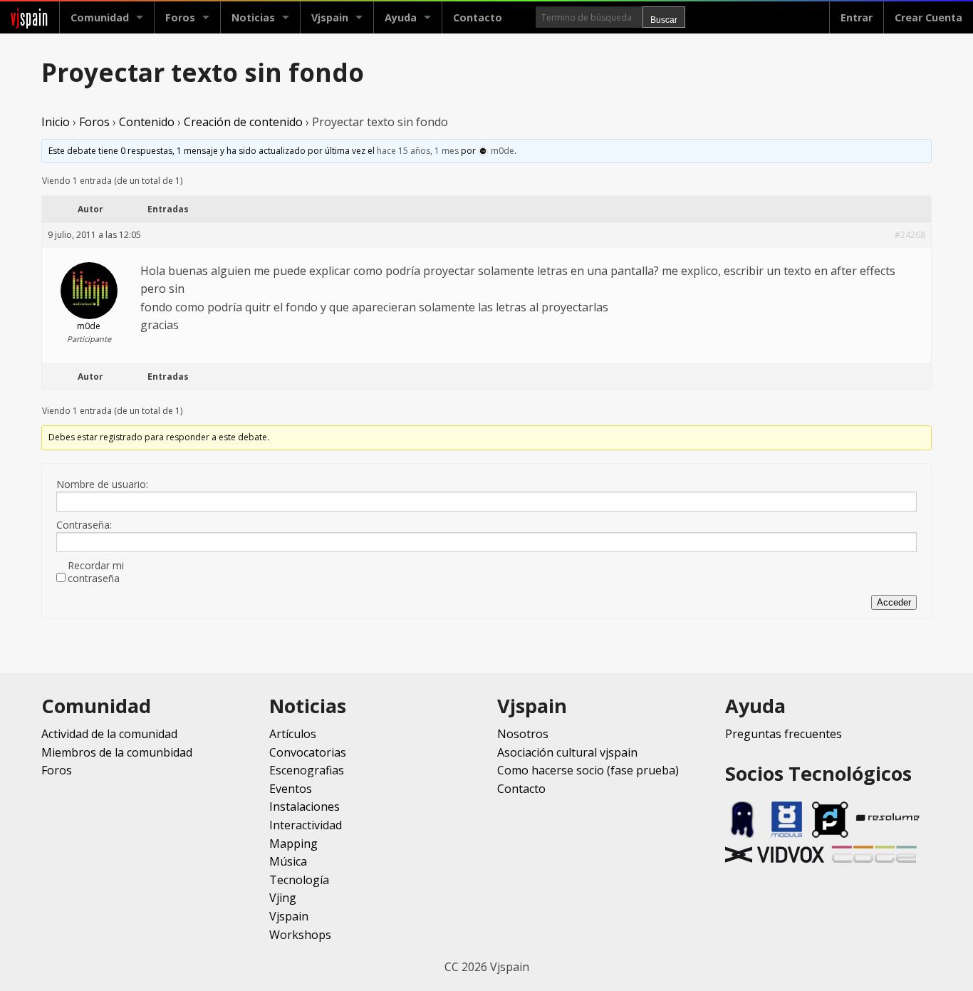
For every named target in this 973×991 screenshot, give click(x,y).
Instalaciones (304, 806)
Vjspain (288, 916)
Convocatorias (307, 752)
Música (288, 861)
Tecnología (299, 880)
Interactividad (305, 825)
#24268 (910, 235)
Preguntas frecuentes (783, 734)
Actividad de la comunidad (109, 734)
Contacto (477, 17)
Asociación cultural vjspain (567, 752)
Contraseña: (84, 525)
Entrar (857, 17)
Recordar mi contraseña (96, 572)
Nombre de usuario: (102, 484)
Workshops (300, 935)
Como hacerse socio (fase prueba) (588, 770)
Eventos (290, 789)
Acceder (894, 602)
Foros (180, 17)
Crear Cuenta (928, 17)
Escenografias (306, 770)
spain (29, 17)
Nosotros (522, 734)
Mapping (293, 843)
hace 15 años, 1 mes (418, 151)
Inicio (55, 122)
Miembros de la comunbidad (116, 752)
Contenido (147, 122)
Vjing (282, 898)
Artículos (292, 734)
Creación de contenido (243, 122)
